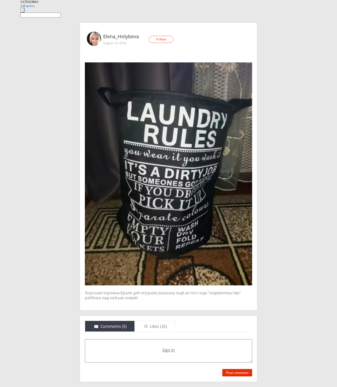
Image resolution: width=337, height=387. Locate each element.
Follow (161, 39)
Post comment (237, 373)
